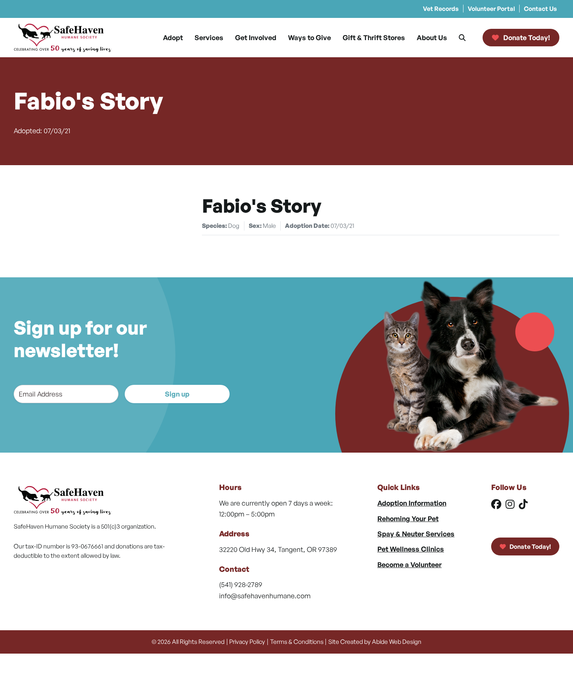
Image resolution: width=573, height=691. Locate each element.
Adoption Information (411, 503)
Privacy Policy (247, 641)
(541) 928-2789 (240, 584)
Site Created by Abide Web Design (374, 641)
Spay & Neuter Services (416, 533)
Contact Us (540, 8)
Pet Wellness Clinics (410, 549)
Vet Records (441, 8)
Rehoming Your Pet (408, 518)
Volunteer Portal (491, 8)
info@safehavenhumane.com (265, 595)
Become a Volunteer (409, 564)
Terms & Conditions (297, 641)
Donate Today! (529, 546)
